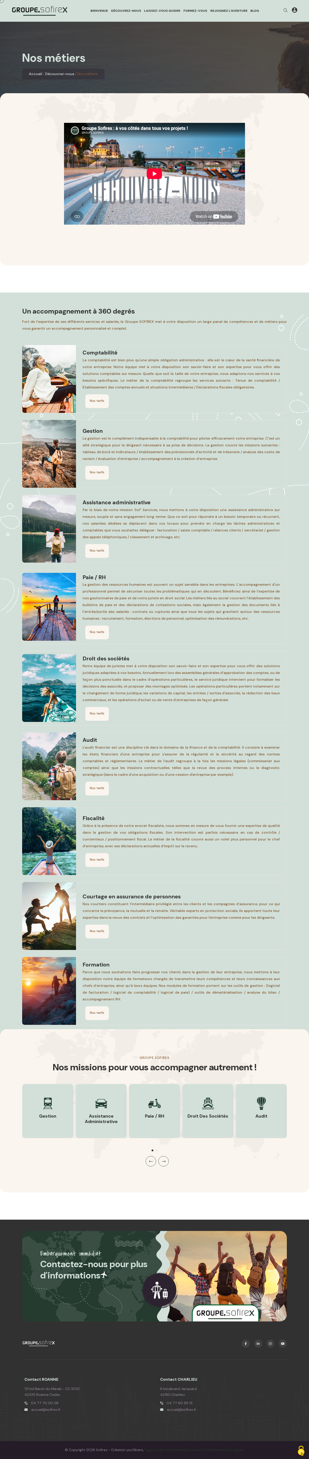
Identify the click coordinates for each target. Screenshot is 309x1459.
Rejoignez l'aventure (228, 11)
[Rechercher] (285, 11)
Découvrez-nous (126, 11)
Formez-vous (195, 11)
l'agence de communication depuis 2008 (178, 1449)
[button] (152, 1150)
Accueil (35, 73)
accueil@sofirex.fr (46, 1409)
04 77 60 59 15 (180, 1403)
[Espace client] (294, 10)
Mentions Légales (230, 1449)
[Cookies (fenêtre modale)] (301, 1451)
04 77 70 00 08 (44, 1403)
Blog (254, 11)
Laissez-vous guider (162, 11)
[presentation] (151, 1161)
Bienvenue (99, 11)
